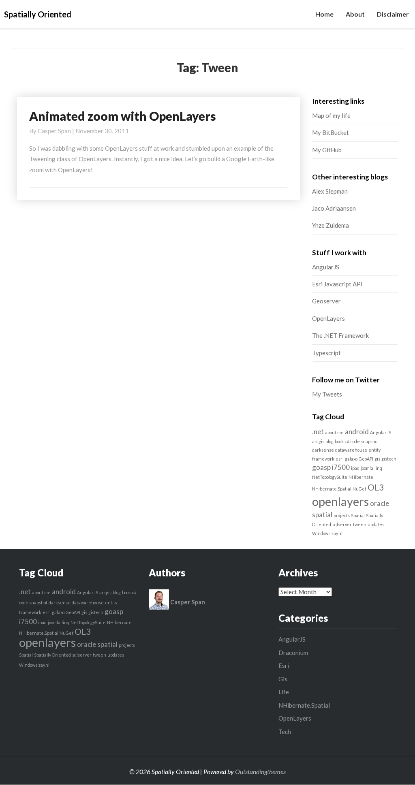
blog (329, 441)
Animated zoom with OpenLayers (122, 116)
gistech (388, 458)
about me (334, 432)
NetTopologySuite (329, 477)
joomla (367, 468)
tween (359, 524)
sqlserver (342, 524)
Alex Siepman (330, 191)
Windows (321, 533)
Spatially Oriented (52, 654)
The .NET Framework (340, 335)
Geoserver (326, 301)
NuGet (359, 488)
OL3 (376, 487)
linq (378, 468)
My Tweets (327, 394)
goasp (321, 467)
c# (347, 441)
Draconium (293, 652)
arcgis (318, 441)
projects (342, 515)
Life (283, 691)
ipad (355, 468)
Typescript (326, 352)
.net (318, 431)
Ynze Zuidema (330, 225)
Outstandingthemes (260, 771)
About (355, 14)
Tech (284, 731)
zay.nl (337, 533)
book (339, 441)
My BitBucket (330, 132)
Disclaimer (393, 14)
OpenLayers (328, 318)
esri (340, 458)
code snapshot (365, 441)
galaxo (351, 458)
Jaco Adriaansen (334, 208)
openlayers (340, 501)
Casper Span (54, 130)
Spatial (358, 515)
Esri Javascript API (337, 284)
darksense (323, 449)
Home (324, 14)
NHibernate (361, 477)
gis (377, 458)
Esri (283, 665)
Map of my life (331, 115)
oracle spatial (97, 644)
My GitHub (327, 150)
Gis (282, 679)
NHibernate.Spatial (331, 488)
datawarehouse (351, 449)
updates (376, 524)
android (357, 431)
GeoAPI (366, 458)
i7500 (341, 467)
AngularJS (325, 267)
